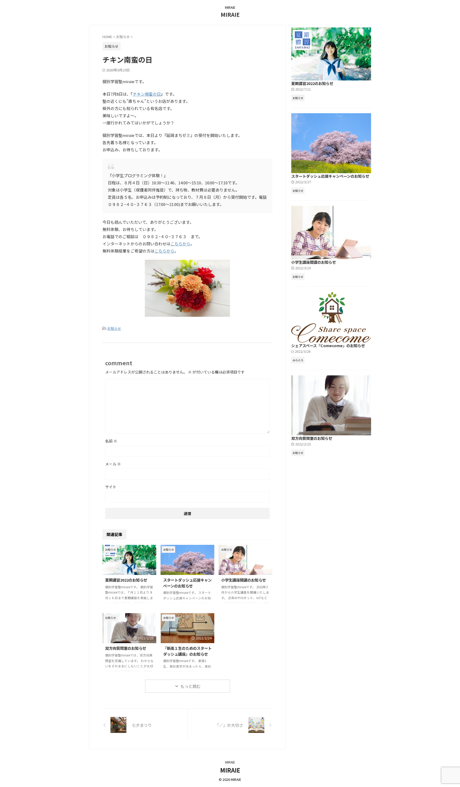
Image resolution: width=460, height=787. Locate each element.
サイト (110, 486)
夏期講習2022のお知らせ (126, 580)
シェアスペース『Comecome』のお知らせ (328, 345)
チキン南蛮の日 (147, 94)
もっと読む (190, 686)
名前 (111, 441)
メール (113, 463)
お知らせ (114, 328)
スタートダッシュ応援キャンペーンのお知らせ (187, 583)
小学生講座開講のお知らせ (243, 580)
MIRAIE (230, 14)
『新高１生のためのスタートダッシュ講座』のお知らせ (187, 651)
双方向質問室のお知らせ (125, 648)
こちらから (180, 243)
